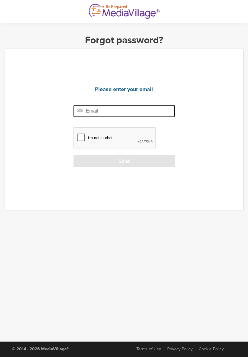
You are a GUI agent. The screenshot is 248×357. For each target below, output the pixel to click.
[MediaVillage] (124, 11)
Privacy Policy (180, 349)
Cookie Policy (211, 349)
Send (124, 161)
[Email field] (124, 111)
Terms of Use (148, 349)
